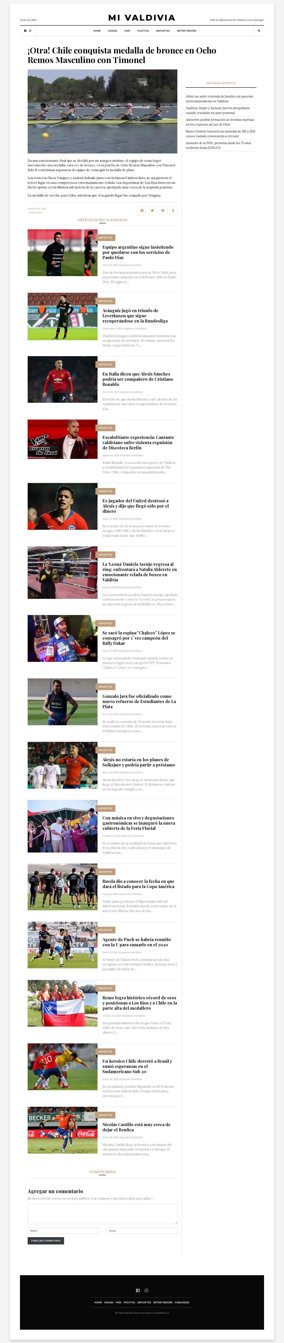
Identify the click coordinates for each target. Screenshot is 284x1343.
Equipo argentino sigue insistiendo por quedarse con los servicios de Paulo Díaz (137, 252)
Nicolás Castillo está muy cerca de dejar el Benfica (136, 1127)
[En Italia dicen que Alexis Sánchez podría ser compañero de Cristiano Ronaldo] (63, 379)
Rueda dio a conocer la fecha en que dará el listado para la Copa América (138, 883)
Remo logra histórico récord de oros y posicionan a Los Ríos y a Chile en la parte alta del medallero (139, 1003)
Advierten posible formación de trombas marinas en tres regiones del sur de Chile (220, 122)
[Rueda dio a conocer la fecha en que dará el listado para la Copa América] (63, 886)
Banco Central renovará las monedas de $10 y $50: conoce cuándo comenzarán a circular (221, 133)
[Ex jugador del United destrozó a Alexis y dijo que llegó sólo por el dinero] (63, 506)
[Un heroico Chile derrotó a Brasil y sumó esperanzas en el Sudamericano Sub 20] (63, 1066)
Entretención (186, 30)
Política (143, 30)
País (127, 30)
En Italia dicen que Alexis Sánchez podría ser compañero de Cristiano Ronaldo (137, 379)
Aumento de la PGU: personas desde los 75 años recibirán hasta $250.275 (218, 145)
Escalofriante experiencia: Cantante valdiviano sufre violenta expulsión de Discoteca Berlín (138, 442)
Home (97, 30)
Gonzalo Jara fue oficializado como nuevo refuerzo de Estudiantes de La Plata (139, 701)
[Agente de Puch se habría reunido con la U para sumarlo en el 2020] (63, 945)
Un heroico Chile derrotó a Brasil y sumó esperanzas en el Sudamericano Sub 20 (137, 1066)
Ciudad (112, 30)
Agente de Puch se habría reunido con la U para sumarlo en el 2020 (136, 942)
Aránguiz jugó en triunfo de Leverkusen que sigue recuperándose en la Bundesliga (135, 316)
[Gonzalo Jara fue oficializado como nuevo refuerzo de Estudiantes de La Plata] (63, 701)
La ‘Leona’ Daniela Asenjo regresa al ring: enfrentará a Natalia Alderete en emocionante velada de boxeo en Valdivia (139, 571)
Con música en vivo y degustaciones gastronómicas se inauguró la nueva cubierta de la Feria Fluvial (138, 823)
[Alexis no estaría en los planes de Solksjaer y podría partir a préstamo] (63, 765)
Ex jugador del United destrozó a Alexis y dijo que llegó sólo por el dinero (135, 506)
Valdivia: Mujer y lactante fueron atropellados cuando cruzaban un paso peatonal (218, 110)
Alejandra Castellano (130, 265)
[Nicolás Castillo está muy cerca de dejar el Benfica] (63, 1130)
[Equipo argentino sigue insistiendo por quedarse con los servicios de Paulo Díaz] (63, 252)
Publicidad (182, 1302)
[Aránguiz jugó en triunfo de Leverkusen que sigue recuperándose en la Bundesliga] (63, 316)
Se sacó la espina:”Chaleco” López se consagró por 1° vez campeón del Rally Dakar (138, 638)
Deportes (163, 30)
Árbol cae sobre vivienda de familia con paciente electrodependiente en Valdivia (219, 98)
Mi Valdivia (142, 17)
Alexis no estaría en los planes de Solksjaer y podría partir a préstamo (138, 762)
